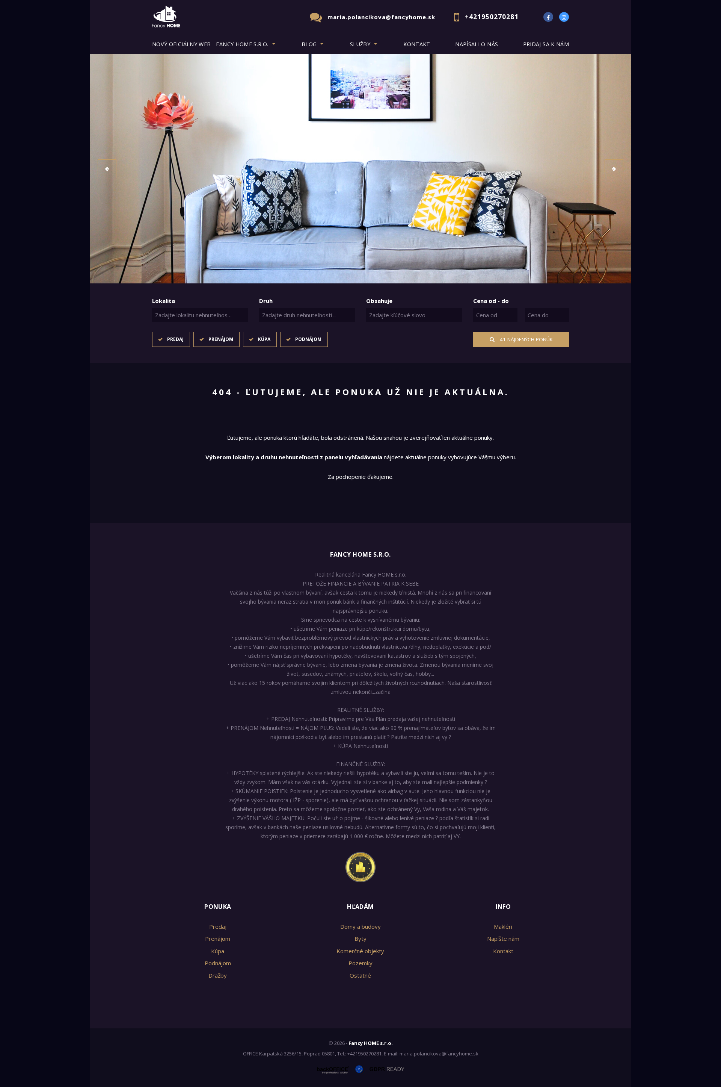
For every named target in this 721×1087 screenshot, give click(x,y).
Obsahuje (379, 300)
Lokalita (163, 300)
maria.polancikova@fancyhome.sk (381, 17)
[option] (360, 168)
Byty (360, 938)
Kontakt (416, 44)
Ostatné (360, 975)
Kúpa (264, 339)
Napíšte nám (503, 938)
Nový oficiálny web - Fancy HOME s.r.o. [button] (210, 44)
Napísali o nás (476, 44)
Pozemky (360, 963)
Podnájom (308, 339)
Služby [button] (360, 44)
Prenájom (220, 339)
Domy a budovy (360, 926)
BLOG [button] (309, 44)
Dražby (217, 975)
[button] (107, 168)
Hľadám (360, 906)
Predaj (175, 339)
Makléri (503, 926)
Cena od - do (491, 300)
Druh (266, 300)
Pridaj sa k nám (546, 44)
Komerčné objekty (360, 951)
